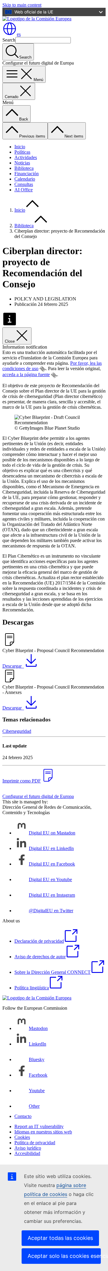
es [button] (19, 34)
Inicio (19, 146)
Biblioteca (24, 168)
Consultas (23, 184)
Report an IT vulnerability (39, 1126)
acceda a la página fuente (26, 374)
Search (8, 39)
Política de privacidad (34, 1142)
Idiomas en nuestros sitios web (43, 1131)
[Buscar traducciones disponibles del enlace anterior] (43, 369)
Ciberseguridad (16, 731)
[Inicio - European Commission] (36, 18)
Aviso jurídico (27, 1148)
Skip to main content (21, 4)
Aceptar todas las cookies (60, 1238)
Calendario (24, 178)
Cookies (22, 1137)
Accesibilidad (27, 1153)
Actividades (25, 157)
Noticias (22, 162)
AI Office (23, 189)
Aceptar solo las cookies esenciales (64, 1256)
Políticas (22, 152)
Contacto (23, 1116)
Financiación (26, 173)
